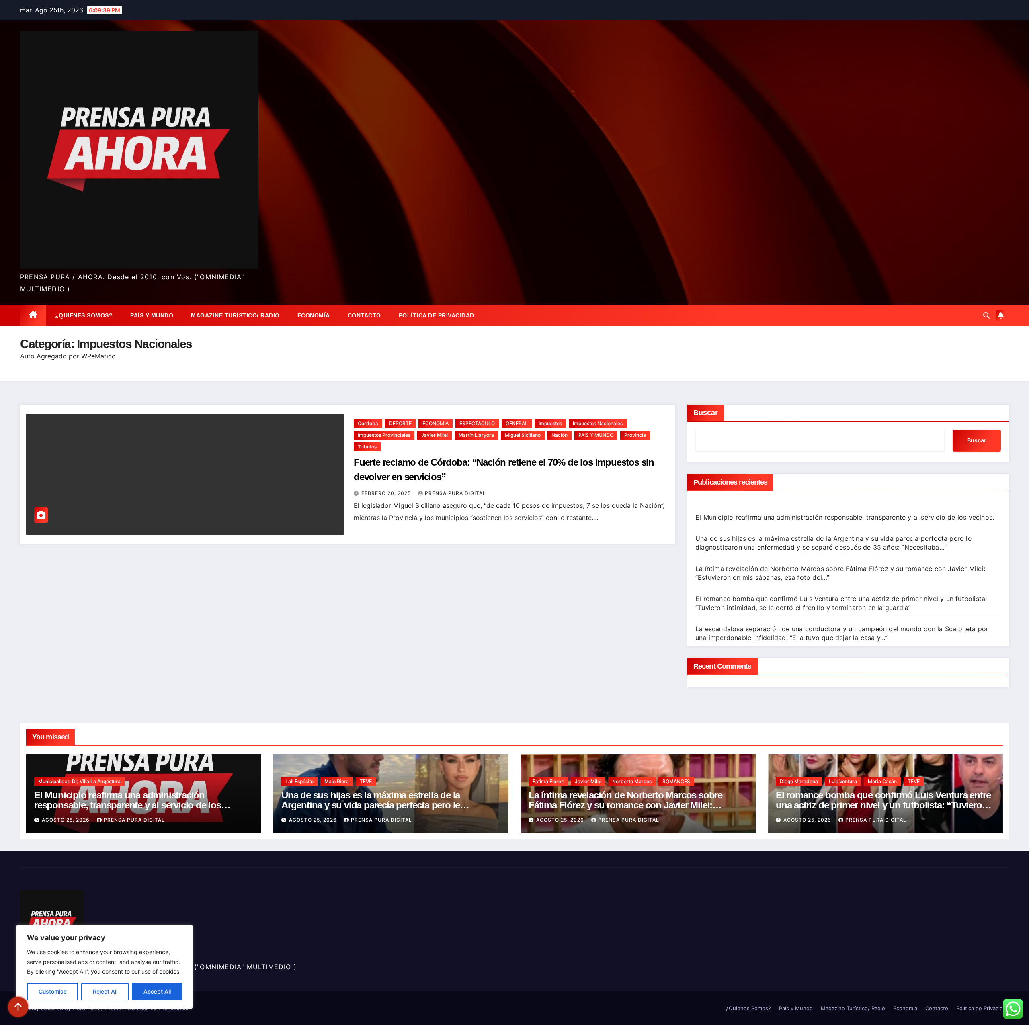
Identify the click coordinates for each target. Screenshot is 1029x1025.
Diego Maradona (799, 781)
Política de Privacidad (436, 315)
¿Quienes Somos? (84, 315)
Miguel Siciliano (523, 435)
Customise (53, 991)
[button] (986, 315)
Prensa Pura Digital (455, 493)
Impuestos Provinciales (384, 435)
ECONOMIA (435, 423)
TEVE (366, 781)
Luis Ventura (843, 781)
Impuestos (550, 423)
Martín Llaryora (476, 435)
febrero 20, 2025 (386, 493)
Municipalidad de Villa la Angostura (79, 781)
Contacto (364, 315)
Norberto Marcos (632, 781)
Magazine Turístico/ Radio (235, 315)
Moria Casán (882, 781)
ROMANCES (676, 781)
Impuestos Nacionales (598, 423)
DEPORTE (400, 423)
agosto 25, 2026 (66, 820)
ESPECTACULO (477, 423)
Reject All (105, 991)
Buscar (705, 413)
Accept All (157, 991)
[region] (104, 967)
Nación (559, 435)
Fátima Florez (548, 781)
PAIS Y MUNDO (595, 435)
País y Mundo (151, 315)
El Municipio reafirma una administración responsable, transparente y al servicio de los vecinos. (844, 517)
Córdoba (368, 423)
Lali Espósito (299, 781)
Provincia (635, 435)
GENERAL (517, 423)
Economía (313, 315)
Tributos (367, 447)
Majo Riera (336, 781)
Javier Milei (434, 435)
